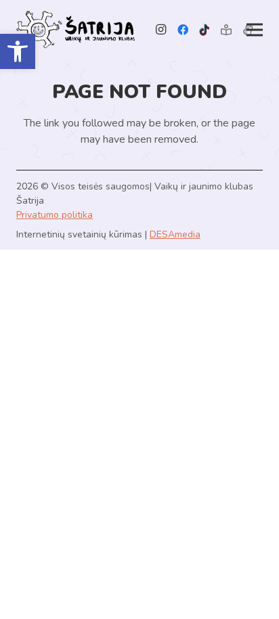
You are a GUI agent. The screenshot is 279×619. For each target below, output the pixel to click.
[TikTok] (204, 30)
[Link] (75, 30)
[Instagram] (161, 30)
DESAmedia (175, 234)
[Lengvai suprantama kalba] (226, 30)
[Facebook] (183, 30)
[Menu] (255, 30)
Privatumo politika (54, 214)
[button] (17, 51)
